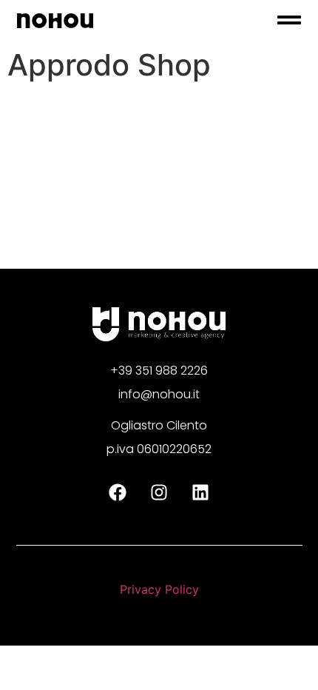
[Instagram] (159, 492)
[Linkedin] (200, 492)
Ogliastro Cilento (159, 425)
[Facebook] (117, 492)
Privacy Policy (159, 589)
